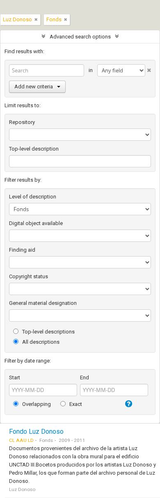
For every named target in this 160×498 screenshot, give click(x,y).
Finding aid (22, 250)
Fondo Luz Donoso (36, 431)
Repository (22, 122)
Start (14, 377)
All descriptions (40, 342)
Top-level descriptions (48, 332)
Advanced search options (80, 37)
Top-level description (34, 149)
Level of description (32, 197)
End (84, 377)
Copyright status (28, 276)
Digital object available (36, 223)
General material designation (43, 303)
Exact (75, 404)
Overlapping (36, 404)
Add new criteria (33, 86)
